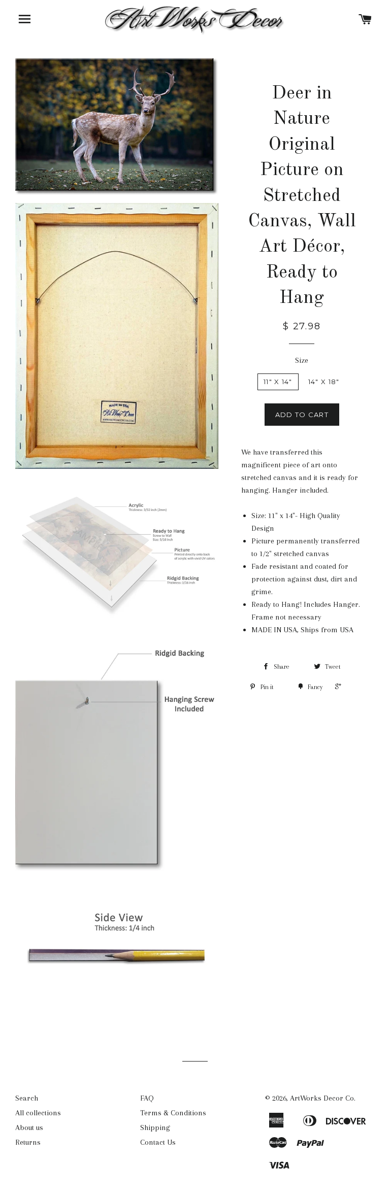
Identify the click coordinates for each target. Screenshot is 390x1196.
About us (29, 1127)
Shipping (155, 1127)
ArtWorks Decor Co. (322, 1098)
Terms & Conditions (173, 1112)
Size (301, 360)
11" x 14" (278, 382)
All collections (38, 1112)
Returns (28, 1142)
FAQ (147, 1098)
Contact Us (158, 1142)
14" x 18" (324, 382)
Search (26, 1098)
